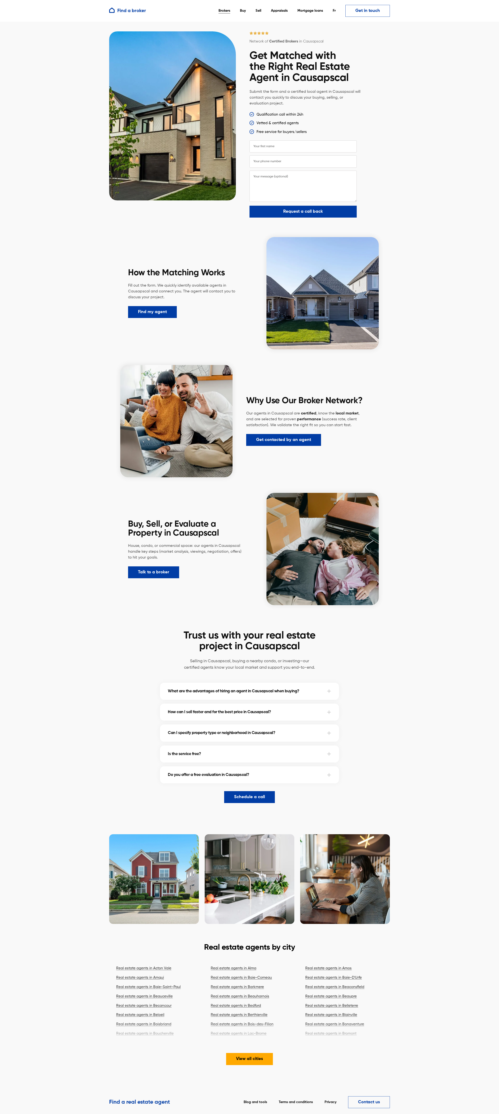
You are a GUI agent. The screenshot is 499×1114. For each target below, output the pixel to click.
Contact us (369, 1102)
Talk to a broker (153, 572)
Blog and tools (255, 1102)
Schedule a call (249, 797)
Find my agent (152, 312)
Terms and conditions (296, 1102)
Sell (258, 10)
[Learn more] (329, 691)
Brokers (224, 10)
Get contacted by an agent (283, 440)
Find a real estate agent (139, 1102)
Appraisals (279, 10)
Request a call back (303, 211)
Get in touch (367, 11)
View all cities (249, 1059)
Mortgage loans (310, 10)
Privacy (330, 1102)
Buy (243, 10)
